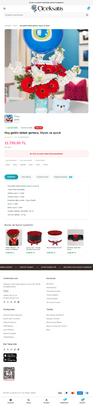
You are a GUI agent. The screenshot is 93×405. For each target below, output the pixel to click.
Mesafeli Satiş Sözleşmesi (12, 315)
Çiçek (15, 26)
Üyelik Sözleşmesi (9, 322)
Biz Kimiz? (50, 284)
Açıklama (11, 177)
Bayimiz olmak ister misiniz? (56, 326)
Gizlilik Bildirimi (8, 337)
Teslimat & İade (43, 177)
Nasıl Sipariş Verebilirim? (55, 315)
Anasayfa (8, 26)
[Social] (4, 302)
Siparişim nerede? (53, 319)
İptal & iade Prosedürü (11, 319)
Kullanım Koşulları (9, 333)
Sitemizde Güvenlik (53, 291)
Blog (48, 330)
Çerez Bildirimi (8, 330)
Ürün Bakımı (26, 177)
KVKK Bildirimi (8, 326)
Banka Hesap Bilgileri (54, 322)
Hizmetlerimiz (51, 288)
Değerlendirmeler (62, 177)
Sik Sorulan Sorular (53, 302)
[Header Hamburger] (4, 8)
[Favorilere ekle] (84, 33)
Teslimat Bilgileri (52, 295)
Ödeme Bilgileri (52, 299)
